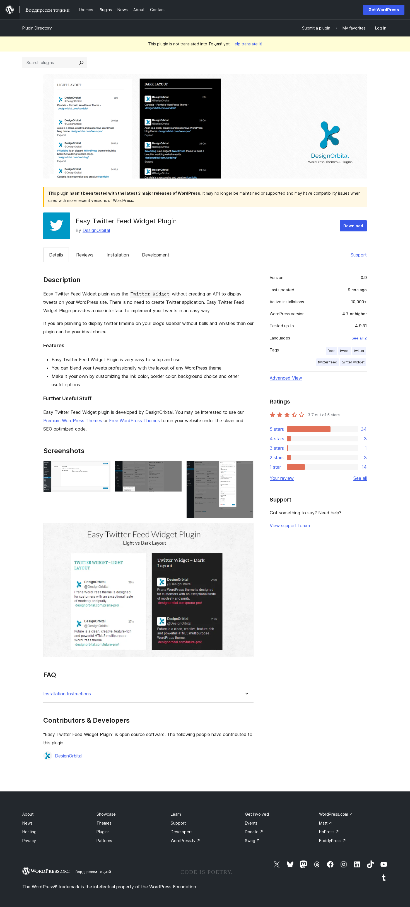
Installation (118, 255)
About (27, 814)
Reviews (84, 255)
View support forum (290, 525)
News (27, 823)
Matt (325, 823)
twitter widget (353, 362)
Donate (254, 831)
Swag (252, 840)
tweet (344, 351)
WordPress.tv (185, 840)
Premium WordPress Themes (72, 420)
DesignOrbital (96, 230)
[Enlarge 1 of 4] (103, 468)
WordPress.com (336, 814)
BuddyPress (332, 840)
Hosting (29, 831)
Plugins (103, 831)
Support (359, 255)
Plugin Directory (37, 28)
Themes (104, 823)
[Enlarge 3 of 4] (246, 468)
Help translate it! (247, 43)
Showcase (106, 814)
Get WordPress (383, 9)
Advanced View (286, 378)
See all (360, 478)
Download (353, 225)
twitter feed (327, 362)
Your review (282, 478)
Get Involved (257, 814)
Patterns (104, 840)
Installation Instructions (67, 693)
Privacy (29, 840)
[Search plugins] (81, 62)
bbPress (329, 831)
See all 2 (359, 338)
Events (251, 823)
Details (56, 255)
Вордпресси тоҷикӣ (93, 871)
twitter (359, 351)
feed (332, 351)
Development (155, 255)
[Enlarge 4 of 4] (246, 530)
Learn (176, 814)
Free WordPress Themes (134, 420)
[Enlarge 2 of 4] (174, 468)
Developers (181, 831)
